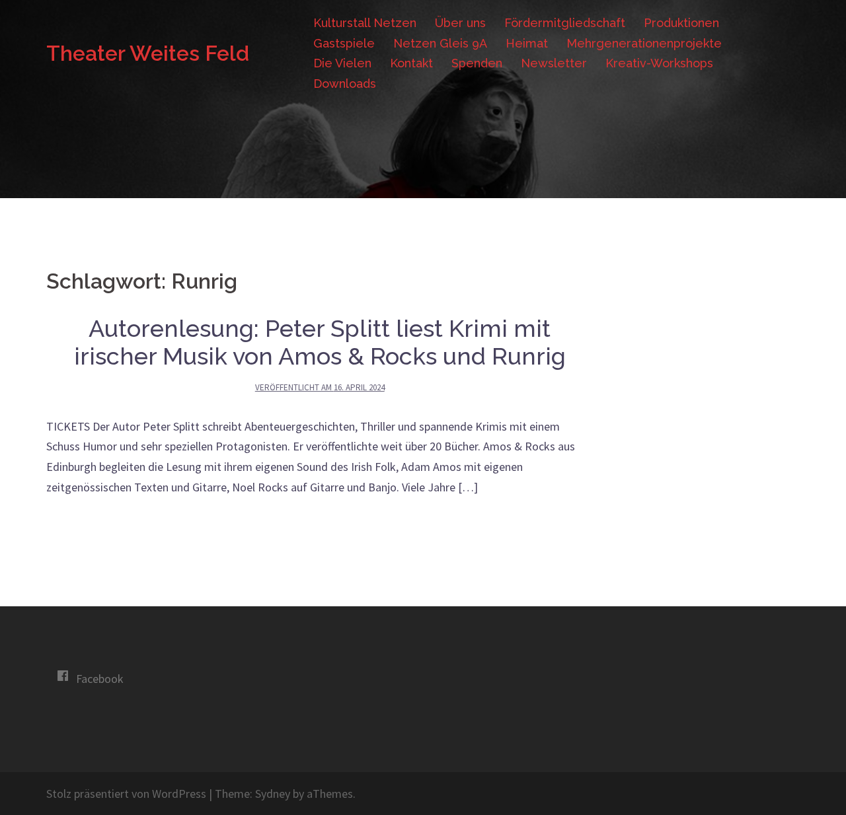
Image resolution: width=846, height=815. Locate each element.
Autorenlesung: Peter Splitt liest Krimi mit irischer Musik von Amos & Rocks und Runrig (320, 342)
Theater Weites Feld (147, 53)
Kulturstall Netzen (364, 23)
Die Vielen (342, 63)
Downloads (344, 83)
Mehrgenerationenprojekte (644, 43)
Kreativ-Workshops (659, 63)
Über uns (460, 23)
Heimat (527, 43)
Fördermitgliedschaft (564, 23)
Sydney (272, 793)
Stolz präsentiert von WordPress (126, 793)
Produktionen (681, 23)
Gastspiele (344, 43)
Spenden (476, 63)
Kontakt (411, 63)
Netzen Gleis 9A (440, 43)
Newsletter (554, 63)
